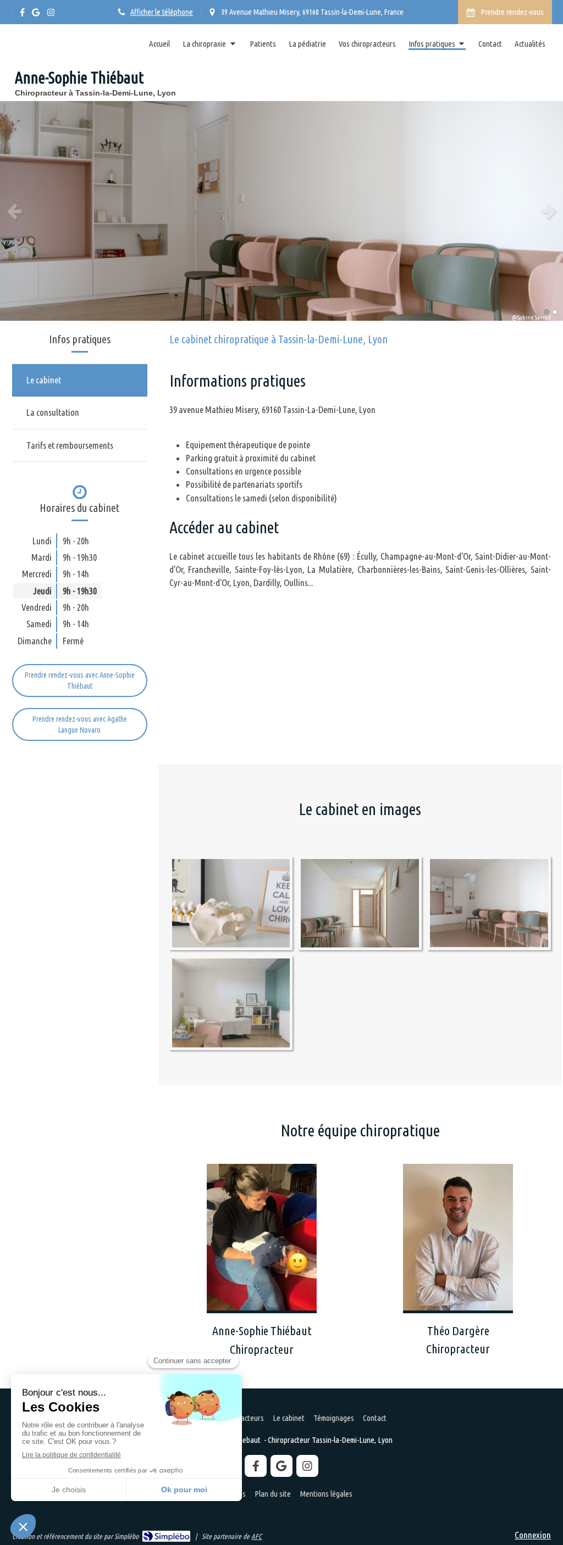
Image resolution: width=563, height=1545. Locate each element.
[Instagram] (50, 14)
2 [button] (555, 312)
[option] (281, 211)
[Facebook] (22, 14)
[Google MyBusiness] (36, 14)
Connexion (533, 1535)
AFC (256, 1536)
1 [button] (546, 312)
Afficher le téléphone (161, 12)
